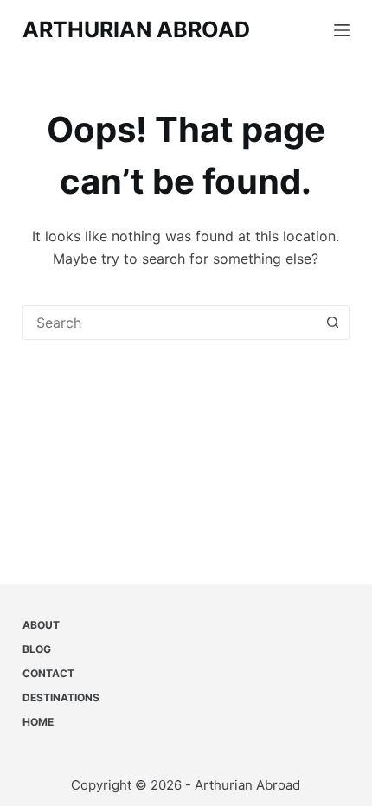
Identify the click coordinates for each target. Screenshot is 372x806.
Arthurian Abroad (136, 29)
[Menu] (342, 30)
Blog (36, 649)
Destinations (60, 697)
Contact (48, 673)
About (41, 624)
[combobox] (169, 322)
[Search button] (332, 322)
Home (38, 721)
